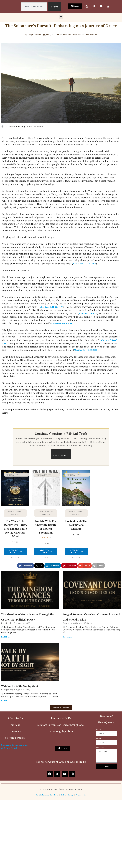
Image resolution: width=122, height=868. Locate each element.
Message (100, 747)
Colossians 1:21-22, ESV (51, 306)
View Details (15, 558)
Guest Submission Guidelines (47, 795)
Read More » (5, 637)
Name (98, 729)
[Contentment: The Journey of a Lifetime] (76, 488)
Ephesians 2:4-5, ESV (61, 323)
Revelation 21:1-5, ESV (84, 263)
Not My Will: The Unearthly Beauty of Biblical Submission (45, 526)
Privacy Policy (67, 795)
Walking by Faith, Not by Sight (19, 686)
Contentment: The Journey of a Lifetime (76, 525)
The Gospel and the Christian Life (82, 34)
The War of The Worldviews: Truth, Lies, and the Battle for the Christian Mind (15, 528)
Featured (63, 34)
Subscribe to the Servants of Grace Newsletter (14, 746)
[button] (61, 17)
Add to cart (15, 551)
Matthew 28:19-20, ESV (85, 350)
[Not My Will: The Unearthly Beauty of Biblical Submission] (46, 488)
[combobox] (34, 6)
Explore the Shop (61, 455)
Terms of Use (81, 795)
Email (98, 738)
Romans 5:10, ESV (88, 313)
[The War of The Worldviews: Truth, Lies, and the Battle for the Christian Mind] (15, 488)
